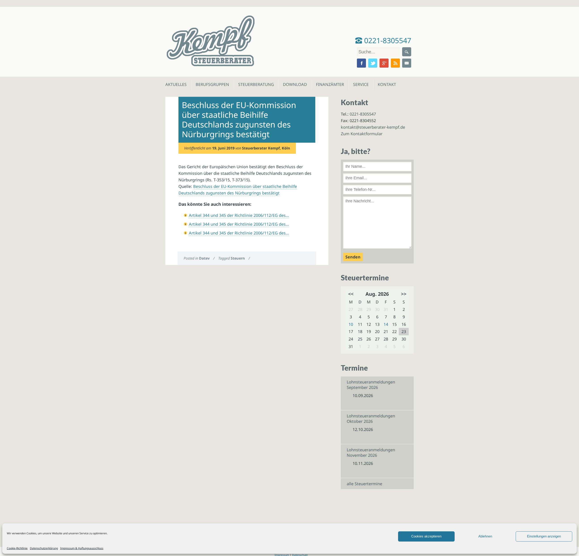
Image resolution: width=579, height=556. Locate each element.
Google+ (384, 63)
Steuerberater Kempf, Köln (266, 148)
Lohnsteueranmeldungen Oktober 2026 (371, 418)
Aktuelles (175, 84)
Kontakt (386, 84)
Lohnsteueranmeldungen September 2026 (371, 384)
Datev (204, 258)
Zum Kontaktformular (361, 133)
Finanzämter (328, 84)
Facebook (361, 63)
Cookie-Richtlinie (17, 548)
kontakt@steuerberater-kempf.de (373, 127)
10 (351, 324)
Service (360, 84)
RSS (395, 63)
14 (386, 324)
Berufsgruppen (210, 84)
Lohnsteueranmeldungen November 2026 (371, 452)
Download (294, 84)
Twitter (372, 63)
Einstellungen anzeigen (544, 536)
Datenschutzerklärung (44, 548)
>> (403, 294)
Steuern (238, 258)
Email (406, 63)
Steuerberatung (253, 84)
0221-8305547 (386, 40)
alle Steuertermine (364, 483)
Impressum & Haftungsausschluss (81, 548)
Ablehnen (485, 536)
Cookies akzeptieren (426, 536)
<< (351, 294)
